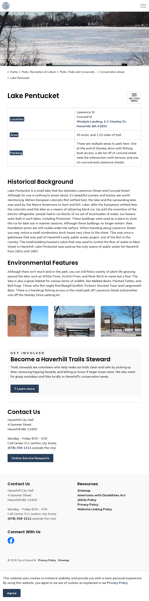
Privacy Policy (117, 583)
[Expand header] (143, 6)
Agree (11, 593)
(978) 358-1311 (19, 448)
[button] (28, 321)
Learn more (26, 389)
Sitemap (83, 490)
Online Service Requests (30, 458)
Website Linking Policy (94, 509)
